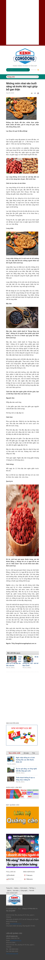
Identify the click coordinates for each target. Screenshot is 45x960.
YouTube (11, 879)
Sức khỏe (16, 890)
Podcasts (29, 875)
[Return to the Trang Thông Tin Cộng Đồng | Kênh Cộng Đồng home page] (24, 49)
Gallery (16, 888)
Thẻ (33, 753)
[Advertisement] (22, 22)
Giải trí (9, 890)
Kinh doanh (23, 888)
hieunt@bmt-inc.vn (15, 923)
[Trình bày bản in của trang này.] (32, 93)
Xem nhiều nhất (15, 753)
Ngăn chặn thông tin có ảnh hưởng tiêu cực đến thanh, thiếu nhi (25, 760)
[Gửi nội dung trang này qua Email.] (35, 93)
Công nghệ (24, 890)
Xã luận (26, 753)
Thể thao (31, 888)
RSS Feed (33, 69)
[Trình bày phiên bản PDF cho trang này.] (38, 93)
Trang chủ (9, 888)
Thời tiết (31, 890)
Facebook (11, 875)
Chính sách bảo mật (12, 953)
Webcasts (29, 879)
